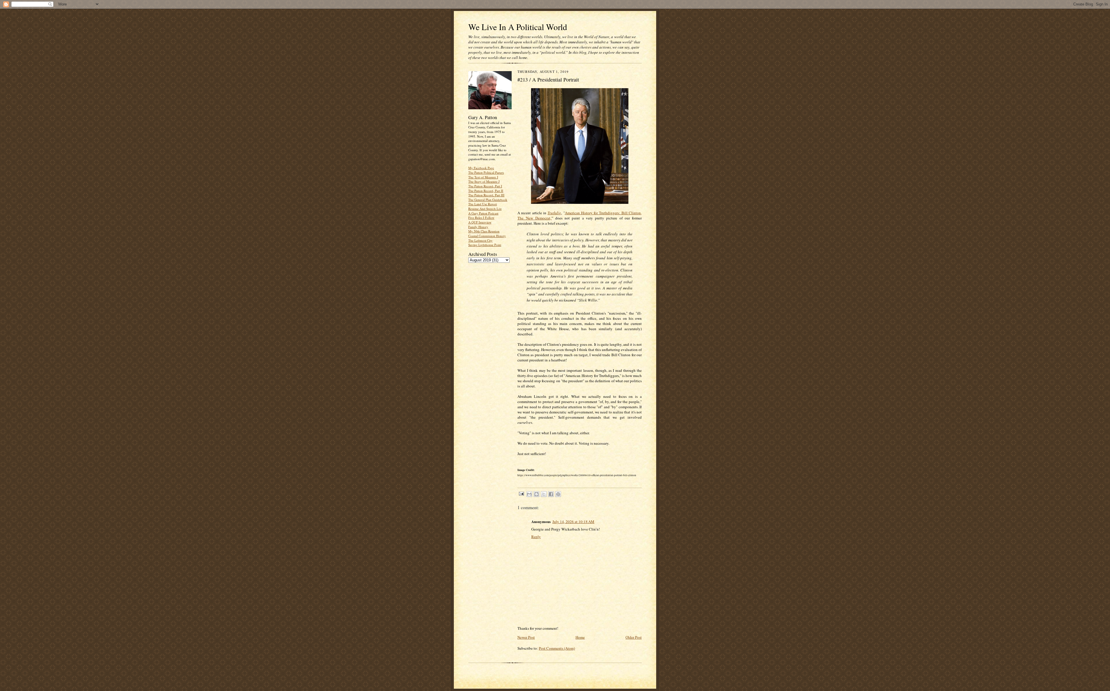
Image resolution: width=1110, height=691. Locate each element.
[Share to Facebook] (551, 494)
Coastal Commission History (487, 236)
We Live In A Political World (517, 26)
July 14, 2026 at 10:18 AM (573, 521)
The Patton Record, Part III (486, 195)
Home (580, 637)
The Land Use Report (482, 204)
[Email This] (529, 494)
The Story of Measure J (484, 181)
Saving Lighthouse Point (484, 245)
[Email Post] (521, 493)
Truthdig (554, 212)
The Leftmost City (480, 240)
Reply (536, 536)
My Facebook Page (481, 168)
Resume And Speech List (485, 208)
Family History (478, 227)
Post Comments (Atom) (557, 648)
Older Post (634, 637)
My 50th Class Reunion (484, 231)
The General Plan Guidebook (487, 199)
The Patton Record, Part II (485, 191)
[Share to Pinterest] (558, 494)
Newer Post (526, 637)
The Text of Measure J (483, 177)
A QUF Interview (479, 222)
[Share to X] (544, 494)
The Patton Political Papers (486, 172)
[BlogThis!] (536, 494)
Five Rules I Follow (481, 217)
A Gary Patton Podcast (483, 213)
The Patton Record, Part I (485, 186)
